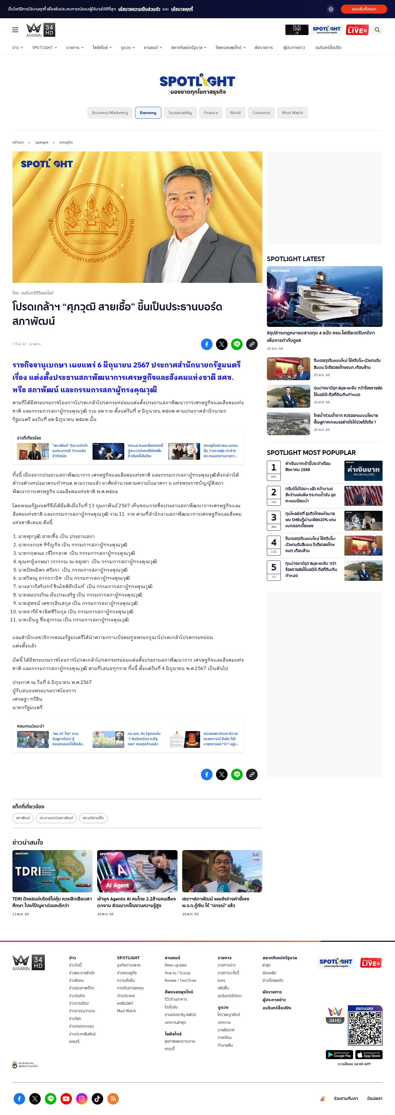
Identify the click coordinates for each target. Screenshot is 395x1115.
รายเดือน (225, 1037)
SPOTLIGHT (42, 48)
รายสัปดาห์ (226, 1030)
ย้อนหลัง (269, 973)
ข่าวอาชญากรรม (82, 1011)
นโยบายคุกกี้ (182, 9)
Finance (211, 113)
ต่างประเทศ (126, 996)
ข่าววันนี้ (75, 965)
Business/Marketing (110, 113)
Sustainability (180, 113)
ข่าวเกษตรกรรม (81, 1026)
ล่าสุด (267, 965)
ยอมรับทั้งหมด (364, 9)
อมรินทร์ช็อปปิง (328, 48)
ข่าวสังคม (76, 980)
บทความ (224, 1022)
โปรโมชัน (171, 1007)
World (235, 113)
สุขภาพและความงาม (180, 1041)
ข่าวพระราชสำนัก (82, 973)
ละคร (221, 980)
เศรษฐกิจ (66, 142)
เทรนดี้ (170, 1049)
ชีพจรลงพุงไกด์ (228, 48)
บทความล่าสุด (175, 1022)
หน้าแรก (18, 142)
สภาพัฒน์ (23, 818)
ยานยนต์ (151, 48)
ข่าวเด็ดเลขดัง (273, 980)
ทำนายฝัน (225, 1045)
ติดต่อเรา (375, 1098)
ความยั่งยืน (126, 980)
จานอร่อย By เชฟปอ (180, 1014)
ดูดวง (126, 48)
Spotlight (41, 142)
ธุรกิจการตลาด (129, 965)
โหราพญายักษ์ (229, 1014)
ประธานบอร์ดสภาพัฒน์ (56, 818)
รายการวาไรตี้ (228, 973)
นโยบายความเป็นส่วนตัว (139, 9)
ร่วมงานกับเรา (346, 1098)
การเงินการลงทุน (130, 988)
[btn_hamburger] (15, 30)
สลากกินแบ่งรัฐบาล (186, 48)
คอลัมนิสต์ (125, 1003)
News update (176, 965)
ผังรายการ (264, 48)
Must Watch (292, 113)
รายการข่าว (227, 965)
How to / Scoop (178, 973)
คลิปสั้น (223, 988)
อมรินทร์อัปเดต (229, 996)
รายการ (73, 48)
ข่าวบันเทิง (77, 996)
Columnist (261, 113)
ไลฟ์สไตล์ (100, 48)
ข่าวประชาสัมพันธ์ (82, 1034)
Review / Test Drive (180, 980)
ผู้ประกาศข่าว (294, 48)
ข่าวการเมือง (79, 1003)
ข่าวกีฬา (75, 1018)
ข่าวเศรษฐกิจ (127, 973)
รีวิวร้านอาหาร (176, 999)
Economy (148, 112)
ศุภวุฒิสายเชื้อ (93, 818)
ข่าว (15, 48)
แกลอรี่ (74, 1041)
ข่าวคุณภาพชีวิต (81, 988)
